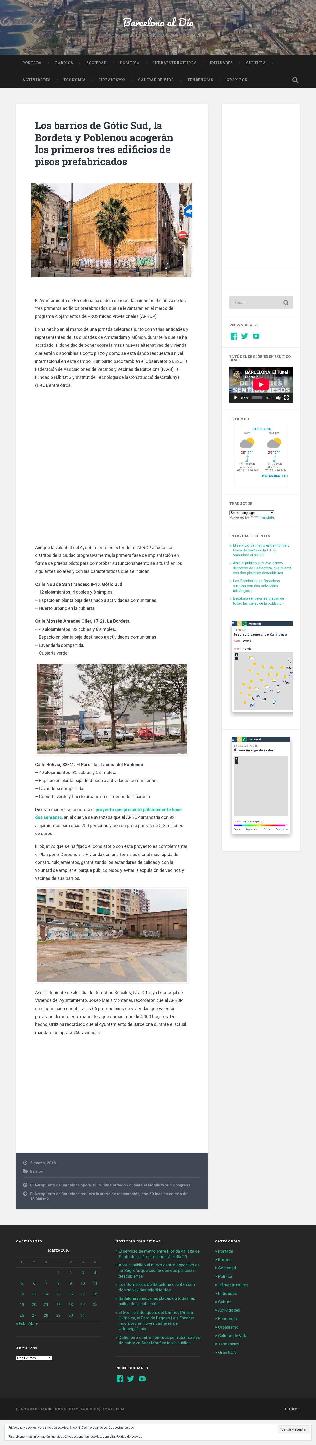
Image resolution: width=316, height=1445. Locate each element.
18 (95, 1294)
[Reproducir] (235, 397)
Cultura (256, 63)
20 (34, 1305)
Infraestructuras (175, 63)
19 (22, 1305)
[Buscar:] (261, 302)
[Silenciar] (278, 397)
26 (22, 1315)
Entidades (221, 63)
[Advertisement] (112, 468)
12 (22, 1294)
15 (58, 1294)
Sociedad (96, 63)
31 (82, 1315)
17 (82, 1294)
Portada (32, 63)
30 (70, 1315)
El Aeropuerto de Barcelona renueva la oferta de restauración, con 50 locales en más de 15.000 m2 (108, 1196)
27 (34, 1315)
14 (46, 1294)
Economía (75, 80)
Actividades (36, 80)
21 (46, 1305)
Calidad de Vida (156, 80)
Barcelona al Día (158, 22)
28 (46, 1315)
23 (70, 1305)
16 (70, 1294)
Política (130, 63)
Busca (295, 80)
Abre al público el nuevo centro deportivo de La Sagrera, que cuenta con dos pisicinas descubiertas (262, 568)
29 (58, 1315)
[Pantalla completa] (286, 397)
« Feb (20, 1323)
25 (95, 1305)
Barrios (64, 63)
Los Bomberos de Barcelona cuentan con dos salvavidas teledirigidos (256, 586)
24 (82, 1305)
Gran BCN (237, 80)
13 (34, 1294)
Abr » (33, 1323)
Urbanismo (112, 80)
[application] (261, 384)
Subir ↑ (292, 1409)
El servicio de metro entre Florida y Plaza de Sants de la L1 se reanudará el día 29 (261, 550)
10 (82, 1283)
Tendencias (200, 80)
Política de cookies (129, 1436)
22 (58, 1305)
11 (95, 1283)
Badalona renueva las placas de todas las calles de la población (258, 601)
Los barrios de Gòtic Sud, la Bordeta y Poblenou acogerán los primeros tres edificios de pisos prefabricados (104, 143)
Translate (266, 517)
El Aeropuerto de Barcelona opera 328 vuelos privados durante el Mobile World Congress (110, 1185)
